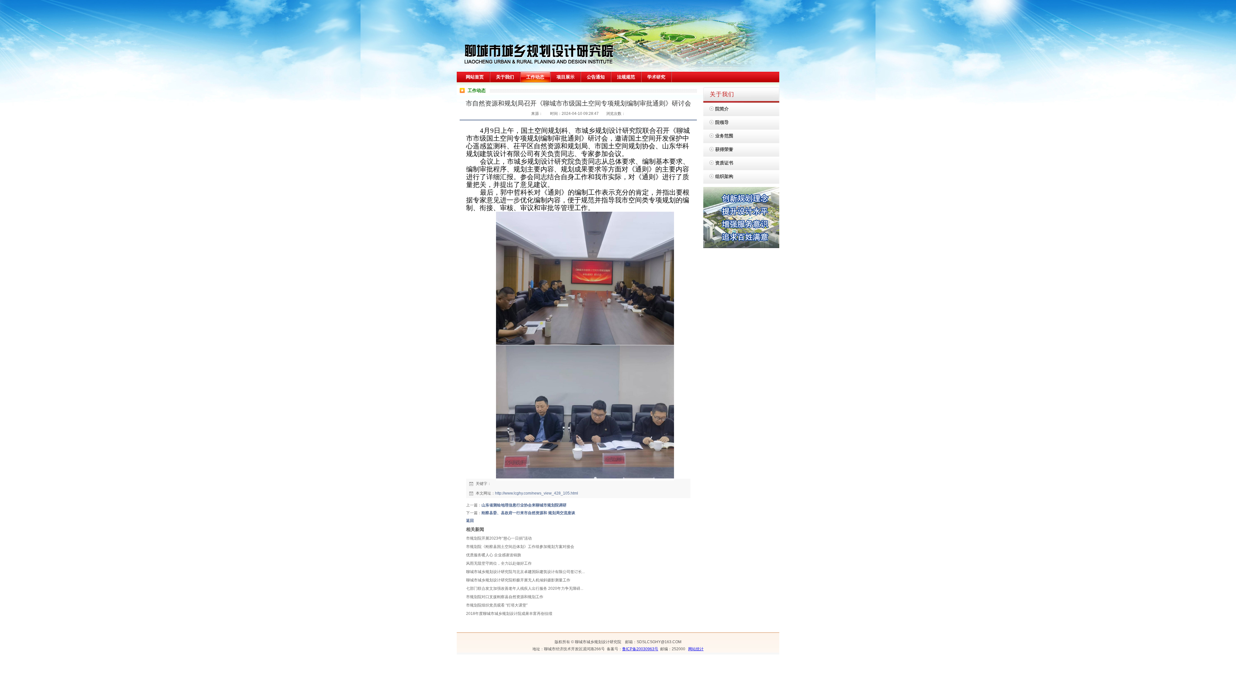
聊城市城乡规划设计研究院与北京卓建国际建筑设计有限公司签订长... (525, 572)
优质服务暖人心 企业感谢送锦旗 (493, 555)
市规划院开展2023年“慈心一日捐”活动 (499, 538)
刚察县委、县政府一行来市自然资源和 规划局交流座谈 (528, 513)
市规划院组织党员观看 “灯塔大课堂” (497, 605)
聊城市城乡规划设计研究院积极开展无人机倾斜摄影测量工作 (518, 580)
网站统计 (696, 649)
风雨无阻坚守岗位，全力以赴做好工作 (499, 563)
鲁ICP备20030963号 (640, 649)
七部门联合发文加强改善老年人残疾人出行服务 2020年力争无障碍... (524, 588)
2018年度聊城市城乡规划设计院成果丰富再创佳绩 (509, 613)
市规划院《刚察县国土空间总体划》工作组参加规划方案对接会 (520, 546)
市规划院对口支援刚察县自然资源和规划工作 (504, 597)
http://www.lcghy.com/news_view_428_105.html (536, 493)
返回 (470, 520)
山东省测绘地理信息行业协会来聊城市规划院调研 (524, 505)
